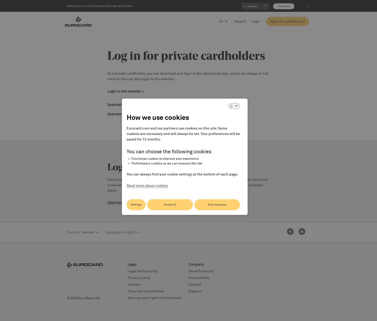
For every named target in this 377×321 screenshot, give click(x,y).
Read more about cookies (147, 186)
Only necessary (217, 204)
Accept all (170, 204)
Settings (136, 204)
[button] (234, 106)
